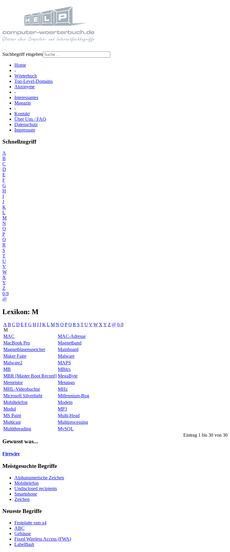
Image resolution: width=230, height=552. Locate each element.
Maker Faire (14, 356)
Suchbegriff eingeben (22, 54)
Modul (9, 408)
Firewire (11, 453)
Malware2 (12, 362)
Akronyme (24, 86)
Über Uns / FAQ (30, 119)
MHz (63, 389)
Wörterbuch (25, 75)
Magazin (22, 102)
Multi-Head (69, 415)
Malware (66, 356)
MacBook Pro (16, 342)
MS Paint (12, 415)
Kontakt (22, 113)
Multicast (12, 422)
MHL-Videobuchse (21, 389)
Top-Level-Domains (33, 81)
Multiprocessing (73, 422)
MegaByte (68, 375)
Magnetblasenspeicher (24, 349)
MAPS (64, 362)
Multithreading (17, 428)
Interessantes (26, 97)
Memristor (13, 382)
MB (7, 369)
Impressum (24, 129)
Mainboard (68, 349)
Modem (65, 402)
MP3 (62, 408)
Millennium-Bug (73, 395)
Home (20, 65)
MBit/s (64, 369)
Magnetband (69, 342)
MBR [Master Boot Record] (30, 375)
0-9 (5, 293)
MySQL (66, 428)
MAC (8, 336)
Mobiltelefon (15, 402)
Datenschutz (26, 124)
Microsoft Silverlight (22, 395)
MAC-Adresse (72, 336)
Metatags (66, 382)
